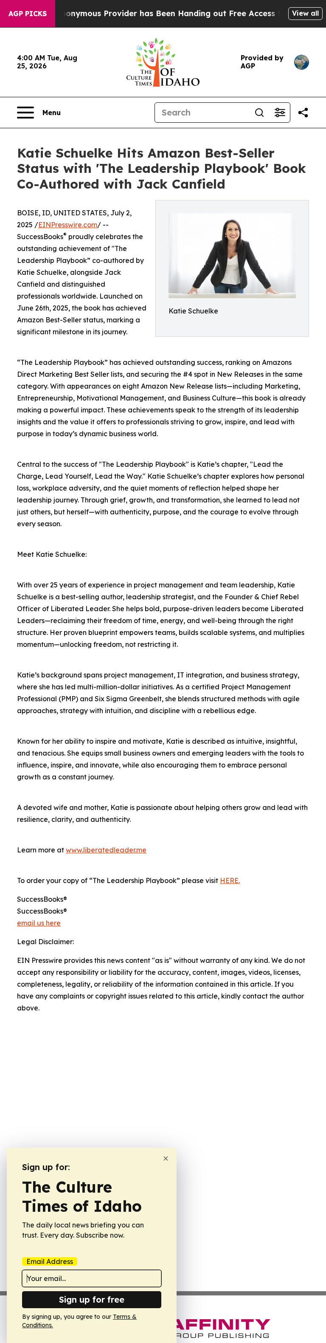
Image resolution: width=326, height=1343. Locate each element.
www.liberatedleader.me (106, 850)
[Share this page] (303, 112)
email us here (39, 923)
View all (305, 13)
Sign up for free (91, 1299)
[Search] (259, 112)
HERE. (230, 880)
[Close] (166, 1158)
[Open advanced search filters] (280, 112)
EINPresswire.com (67, 224)
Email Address (49, 1261)
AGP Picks (27, 13)
